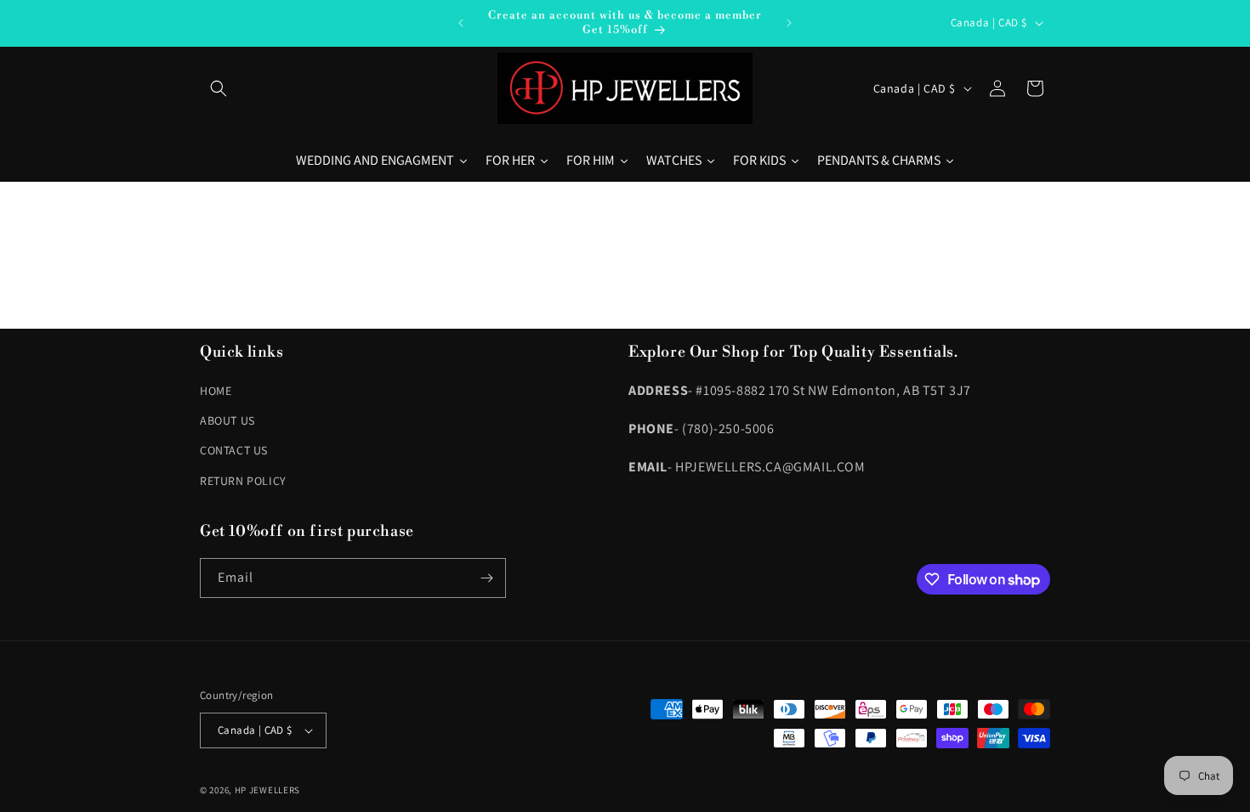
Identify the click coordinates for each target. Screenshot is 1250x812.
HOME (215, 390)
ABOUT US (227, 420)
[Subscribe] (486, 578)
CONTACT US (234, 450)
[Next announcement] (789, 23)
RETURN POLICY (243, 480)
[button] (218, 88)
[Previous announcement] (461, 23)
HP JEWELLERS (267, 790)
